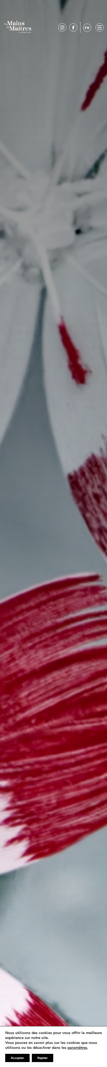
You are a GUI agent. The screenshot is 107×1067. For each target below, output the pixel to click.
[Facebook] (73, 27)
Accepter (17, 1058)
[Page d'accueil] (17, 24)
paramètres (77, 1047)
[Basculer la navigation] (99, 27)
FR (87, 27)
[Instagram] (62, 27)
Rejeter (42, 1058)
